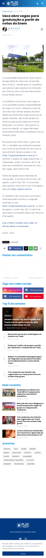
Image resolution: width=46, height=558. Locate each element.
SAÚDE (6, 456)
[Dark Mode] (38, 4)
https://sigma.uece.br (21, 189)
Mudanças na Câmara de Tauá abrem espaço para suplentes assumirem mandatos (28, 393)
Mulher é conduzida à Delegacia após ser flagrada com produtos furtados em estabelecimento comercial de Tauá (25, 360)
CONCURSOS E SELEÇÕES (13, 460)
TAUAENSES (27, 456)
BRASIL (6, 453)
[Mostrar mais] (40, 248)
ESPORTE (15, 456)
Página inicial (7, 11)
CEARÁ (23, 449)
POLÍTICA (27, 453)
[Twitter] (26, 248)
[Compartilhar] (42, 29)
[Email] (35, 248)
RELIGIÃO (7, 464)
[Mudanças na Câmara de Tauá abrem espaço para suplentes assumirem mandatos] (8, 393)
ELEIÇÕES (30, 464)
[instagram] (26, 539)
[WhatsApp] (31, 248)
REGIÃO (33, 449)
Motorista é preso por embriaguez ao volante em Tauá (25, 335)
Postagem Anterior (11, 278)
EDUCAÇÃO (18, 11)
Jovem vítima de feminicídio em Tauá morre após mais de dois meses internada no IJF (30, 433)
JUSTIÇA (37, 453)
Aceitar (23, 554)
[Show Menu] (3, 4)
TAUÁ (16, 449)
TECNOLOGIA (19, 464)
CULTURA (30, 460)
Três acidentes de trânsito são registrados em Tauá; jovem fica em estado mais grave (24, 374)
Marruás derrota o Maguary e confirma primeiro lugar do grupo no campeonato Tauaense (30, 406)
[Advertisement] (23, 492)
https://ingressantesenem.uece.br (18, 206)
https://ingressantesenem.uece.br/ (19, 155)
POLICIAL (7, 449)
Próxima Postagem (35, 278)
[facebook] (20, 539)
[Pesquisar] (43, 3)
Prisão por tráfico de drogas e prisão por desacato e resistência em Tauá (24, 346)
